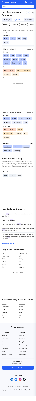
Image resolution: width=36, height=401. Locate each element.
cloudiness (7, 147)
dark (5, 175)
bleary (26, 55)
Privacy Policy (22, 342)
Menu (32, 2)
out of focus (5, 256)
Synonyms (17, 20)
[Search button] (31, 6)
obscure (6, 63)
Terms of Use (22, 351)
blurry (6, 39)
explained (18, 133)
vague (21, 118)
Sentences (29, 20)
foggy (6, 55)
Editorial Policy (23, 345)
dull (20, 63)
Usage (3, 351)
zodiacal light (23, 253)
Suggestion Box (23, 354)
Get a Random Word (18, 368)
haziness (26, 147)
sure (25, 133)
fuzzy (14, 63)
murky (14, 118)
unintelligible (17, 122)
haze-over (22, 304)
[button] (26, 2)
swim (3, 259)
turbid (25, 122)
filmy (24, 39)
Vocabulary (5, 348)
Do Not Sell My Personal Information (18, 386)
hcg (20, 315)
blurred (15, 59)
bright (12, 70)
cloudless (27, 70)
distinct (6, 137)
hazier (4, 309)
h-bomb (4, 304)
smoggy (28, 118)
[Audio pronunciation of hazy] (28, 12)
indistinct (7, 59)
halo (20, 256)
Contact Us (22, 339)
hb (2, 315)
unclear (22, 59)
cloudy (13, 39)
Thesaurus (5, 339)
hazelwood (5, 307)
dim (19, 39)
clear (5, 70)
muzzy (21, 259)
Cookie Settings (23, 348)
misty (6, 42)
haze (19, 175)
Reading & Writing (7, 354)
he (19, 318)
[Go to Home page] (9, 2)
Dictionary (4, 335)
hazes (21, 307)
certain (20, 129)
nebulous (5, 261)
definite (12, 129)
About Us (21, 335)
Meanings (7, 20)
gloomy (12, 175)
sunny (19, 70)
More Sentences (7, 244)
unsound (7, 122)
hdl (3, 318)
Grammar (4, 345)
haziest (21, 309)
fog (20, 261)
